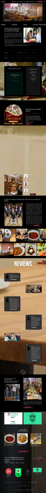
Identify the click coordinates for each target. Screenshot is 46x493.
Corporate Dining (28, 1)
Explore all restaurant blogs (23, 451)
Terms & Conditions (12, 462)
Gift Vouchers (40, 1)
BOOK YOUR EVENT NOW (27, 407)
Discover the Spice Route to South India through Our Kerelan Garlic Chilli (9, 445)
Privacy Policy (17, 462)
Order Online (32, 1)
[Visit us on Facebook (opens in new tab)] (26, 225)
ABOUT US (16, 1)
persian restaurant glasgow (38, 44)
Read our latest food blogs (8, 447)
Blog (13, 482)
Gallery (24, 1)
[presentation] (4, 12)
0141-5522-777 (13, 69)
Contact (16, 482)
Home (13, 1)
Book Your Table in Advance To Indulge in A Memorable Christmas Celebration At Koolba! (35, 445)
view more (32, 194)
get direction (6, 462)
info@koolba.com (33, 73)
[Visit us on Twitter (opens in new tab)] (28, 225)
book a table (38, 460)
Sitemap (20, 482)
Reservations (21, 1)
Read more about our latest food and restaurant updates (36, 448)
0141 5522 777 (29, 482)
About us (10, 482)
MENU (18, 1)
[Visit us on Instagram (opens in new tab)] (30, 225)
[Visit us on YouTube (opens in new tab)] (31, 225)
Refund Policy (22, 462)
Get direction (36, 225)
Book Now (23, 16)
